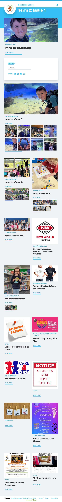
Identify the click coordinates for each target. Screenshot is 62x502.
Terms (47, 498)
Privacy (41, 498)
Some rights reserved (17, 498)
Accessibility (54, 498)
